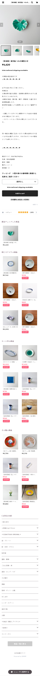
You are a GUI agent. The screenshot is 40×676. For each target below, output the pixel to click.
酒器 (3, 584)
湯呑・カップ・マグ (8, 572)
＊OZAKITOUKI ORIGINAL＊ (11, 534)
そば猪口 (5, 578)
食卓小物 (5, 609)
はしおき (5, 597)
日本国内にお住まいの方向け (20, 199)
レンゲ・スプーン (8, 603)
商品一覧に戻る (20, 644)
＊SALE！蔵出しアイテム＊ (11, 622)
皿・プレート (6, 541)
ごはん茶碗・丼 (7, 565)
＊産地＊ (5, 628)
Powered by (18, 656)
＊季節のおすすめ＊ (8, 528)
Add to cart (20, 193)
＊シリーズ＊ (6, 634)
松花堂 (4, 553)
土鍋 (3, 615)
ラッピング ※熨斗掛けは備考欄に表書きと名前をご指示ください (19, 175)
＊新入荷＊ (5, 522)
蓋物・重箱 (5, 559)
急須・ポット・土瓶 (8, 590)
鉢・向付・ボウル (8, 547)
